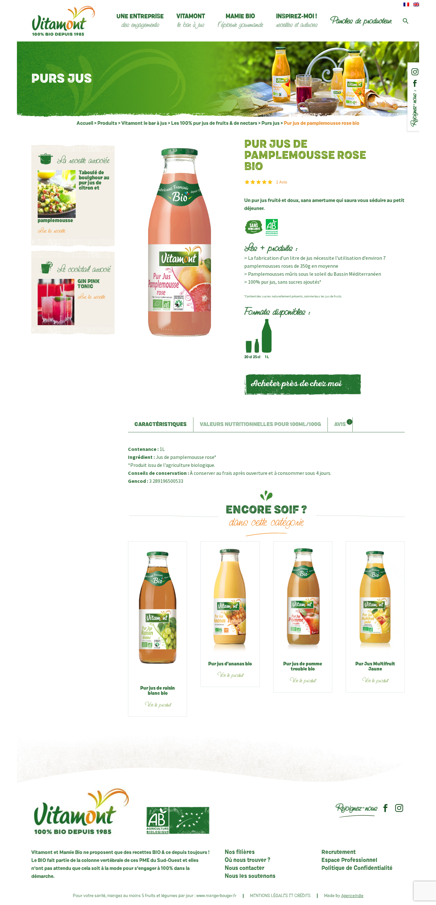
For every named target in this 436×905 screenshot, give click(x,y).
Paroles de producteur (360, 21)
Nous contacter (244, 868)
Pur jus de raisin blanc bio (157, 691)
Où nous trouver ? (247, 860)
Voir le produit (158, 705)
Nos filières (240, 852)
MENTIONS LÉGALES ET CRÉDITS (280, 896)
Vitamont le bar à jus (144, 123)
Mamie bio (240, 21)
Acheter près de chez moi (296, 384)
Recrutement (338, 852)
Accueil (85, 123)
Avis (281, 182)
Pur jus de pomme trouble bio (302, 667)
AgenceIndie (352, 896)
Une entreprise (140, 21)
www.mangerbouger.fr (216, 896)
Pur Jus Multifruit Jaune (375, 667)
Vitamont (191, 21)
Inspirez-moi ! (296, 21)
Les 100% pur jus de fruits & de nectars (214, 123)
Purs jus (270, 123)
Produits (107, 123)
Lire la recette (51, 230)
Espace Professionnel (349, 860)
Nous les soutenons (250, 876)
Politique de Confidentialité (357, 868)
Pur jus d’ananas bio (230, 664)
